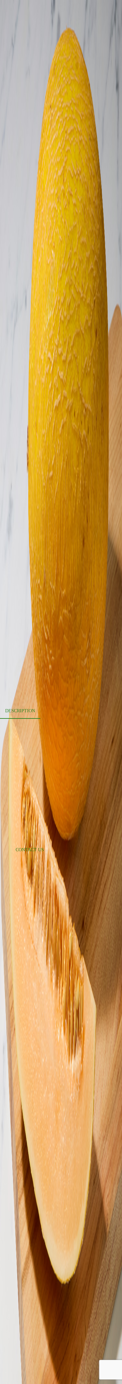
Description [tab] (20, 710)
